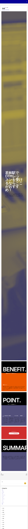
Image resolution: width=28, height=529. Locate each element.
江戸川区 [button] (4, 514)
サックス (3, 496)
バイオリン (3, 498)
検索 (2, 481)
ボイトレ (3, 502)
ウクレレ (3, 491)
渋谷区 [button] (3, 526)
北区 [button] (3, 520)
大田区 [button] (3, 516)
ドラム (2, 497)
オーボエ (3, 492)
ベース (2, 501)
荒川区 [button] (3, 510)
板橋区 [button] (3, 512)
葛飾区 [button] (3, 518)
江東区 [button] (3, 522)
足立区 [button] (3, 508)
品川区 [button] (3, 524)
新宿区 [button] (3, 528)
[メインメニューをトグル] (26, 2)
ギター (2, 493)
